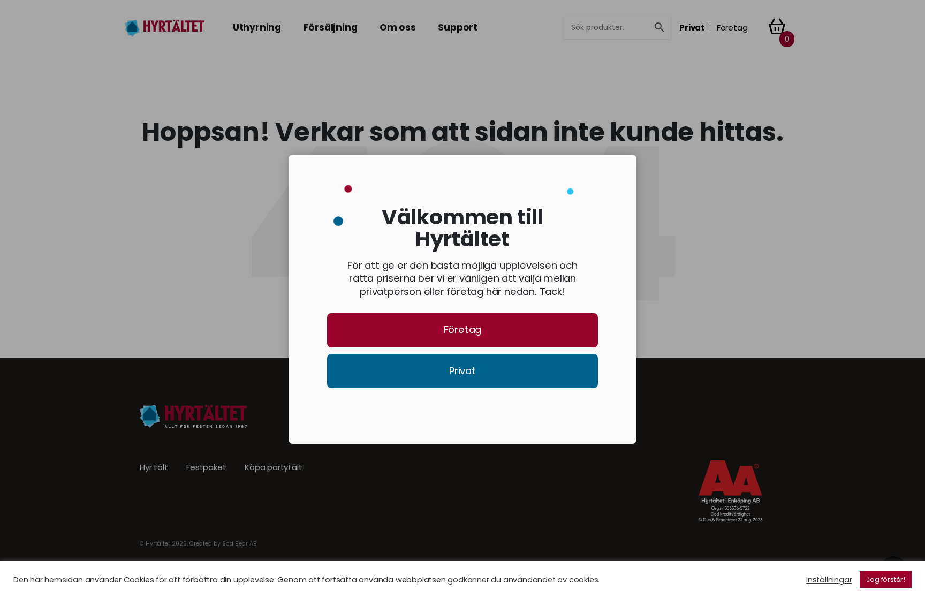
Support (457, 27)
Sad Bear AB (239, 543)
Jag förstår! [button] (885, 579)
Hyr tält (154, 467)
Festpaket (206, 467)
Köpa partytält (273, 467)
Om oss (398, 27)
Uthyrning (257, 27)
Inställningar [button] (829, 580)
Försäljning (331, 27)
